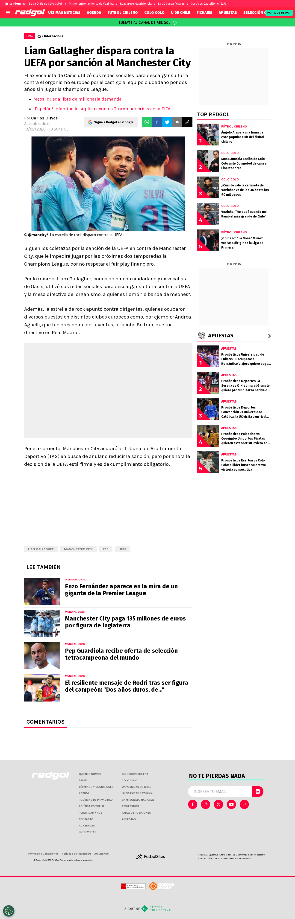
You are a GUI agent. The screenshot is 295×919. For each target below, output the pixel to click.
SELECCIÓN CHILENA (261, 12)
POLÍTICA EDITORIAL (92, 806)
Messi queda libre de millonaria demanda (77, 99)
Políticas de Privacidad (76, 853)
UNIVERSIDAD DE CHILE (136, 787)
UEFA (122, 549)
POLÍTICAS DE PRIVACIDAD (96, 799)
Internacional (54, 36)
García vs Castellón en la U (208, 3)
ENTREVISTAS (87, 832)
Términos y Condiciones (43, 853)
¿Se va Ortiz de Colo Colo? (44, 3)
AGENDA (94, 12)
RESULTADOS (130, 806)
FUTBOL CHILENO (123, 12)
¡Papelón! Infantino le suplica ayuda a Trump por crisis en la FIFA (101, 108)
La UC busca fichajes (171, 3)
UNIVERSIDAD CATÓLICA (137, 793)
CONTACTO (86, 819)
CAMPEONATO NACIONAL (138, 799)
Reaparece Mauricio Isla (136, 3)
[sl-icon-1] (205, 804)
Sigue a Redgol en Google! (114, 122)
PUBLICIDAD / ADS (90, 812)
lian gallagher (41, 549)
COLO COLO (154, 12)
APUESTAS (228, 12)
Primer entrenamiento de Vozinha (91, 3)
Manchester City (78, 549)
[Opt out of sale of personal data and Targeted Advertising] (9, 911)
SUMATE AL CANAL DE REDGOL (144, 22)
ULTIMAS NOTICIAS (64, 12)
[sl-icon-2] (218, 804)
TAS (106, 549)
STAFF (83, 780)
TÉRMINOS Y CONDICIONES (96, 787)
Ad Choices (101, 853)
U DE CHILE (180, 12)
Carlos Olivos (44, 118)
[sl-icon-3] (231, 804)
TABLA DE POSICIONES (136, 812)
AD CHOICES (87, 825)
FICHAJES (204, 12)
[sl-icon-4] (244, 804)
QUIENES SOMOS (90, 774)
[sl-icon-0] (192, 804)
